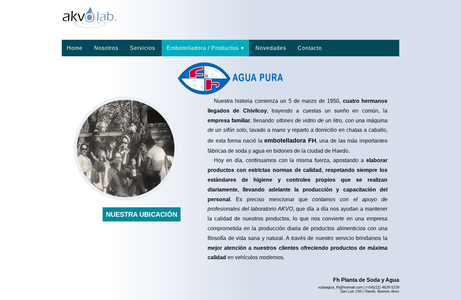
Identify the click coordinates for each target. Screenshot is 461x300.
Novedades (270, 48)
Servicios (142, 48)
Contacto (310, 48)
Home (75, 48)
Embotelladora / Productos (205, 48)
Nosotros (106, 48)
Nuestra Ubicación (141, 214)
